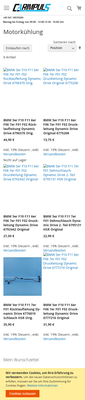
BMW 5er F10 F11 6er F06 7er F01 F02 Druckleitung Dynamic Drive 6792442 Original (21, 222)
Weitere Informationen (42, 385)
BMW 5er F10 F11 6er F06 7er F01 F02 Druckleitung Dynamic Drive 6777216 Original (61, 311)
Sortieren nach (64, 42)
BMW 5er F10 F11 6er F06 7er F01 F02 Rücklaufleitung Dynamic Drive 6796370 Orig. (20, 126)
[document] (43, 384)
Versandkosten (14, 154)
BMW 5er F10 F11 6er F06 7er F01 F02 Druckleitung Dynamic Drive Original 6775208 (61, 126)
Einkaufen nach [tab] (17, 48)
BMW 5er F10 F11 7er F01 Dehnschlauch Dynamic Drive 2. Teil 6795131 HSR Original (62, 222)
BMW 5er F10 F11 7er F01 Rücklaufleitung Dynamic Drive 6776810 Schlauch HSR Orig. (22, 311)
